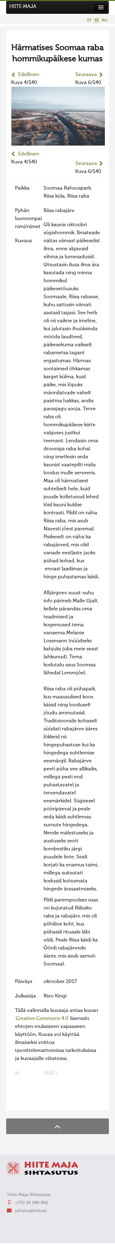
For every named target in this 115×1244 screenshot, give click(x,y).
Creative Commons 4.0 (42, 1018)
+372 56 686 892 (31, 1203)
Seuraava (86, 74)
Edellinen (28, 74)
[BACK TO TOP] (57, 1126)
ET (89, 20)
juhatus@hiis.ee (31, 1211)
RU (104, 20)
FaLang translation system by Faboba (32, 1102)
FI (96, 20)
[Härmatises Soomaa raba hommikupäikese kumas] (58, 141)
